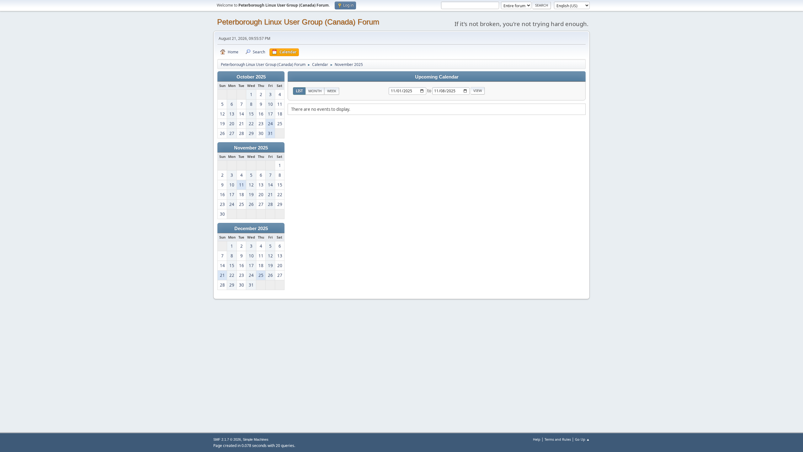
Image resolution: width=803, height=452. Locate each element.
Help (536, 439)
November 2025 (251, 147)
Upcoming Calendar (437, 76)
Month (315, 91)
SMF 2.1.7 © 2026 (227, 439)
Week (331, 91)
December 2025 (251, 228)
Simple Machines (256, 439)
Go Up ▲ (582, 439)
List (299, 91)
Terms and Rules (558, 439)
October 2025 (251, 76)
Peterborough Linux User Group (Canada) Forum (298, 22)
